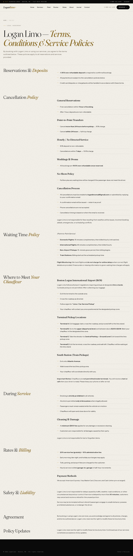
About (71, 7)
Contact (87, 7)
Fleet (48, 7)
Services (40, 7)
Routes (56, 7)
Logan (9, 7)
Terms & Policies (123, 551)
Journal (78, 7)
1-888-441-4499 (115, 1)
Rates (64, 7)
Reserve (122, 7)
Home (32, 7)
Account (127, 1)
